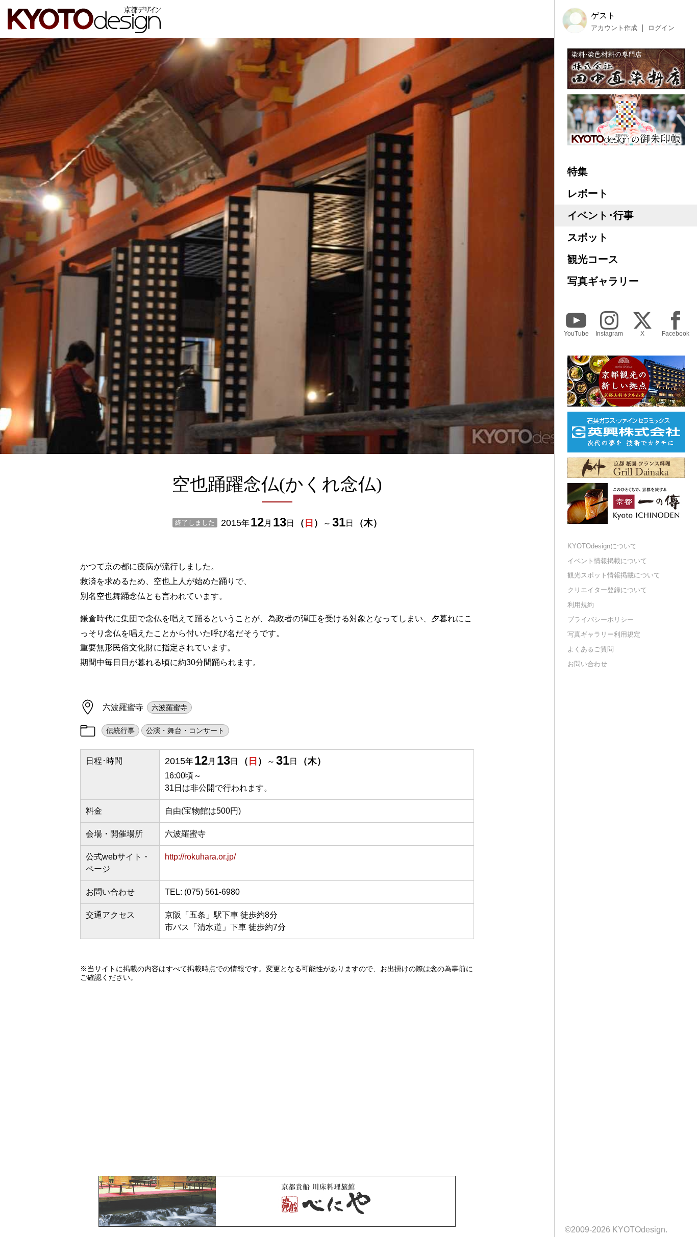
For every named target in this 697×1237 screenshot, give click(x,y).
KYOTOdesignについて (602, 546)
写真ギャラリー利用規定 (603, 634)
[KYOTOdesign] (84, 28)
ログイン (661, 28)
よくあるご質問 (590, 649)
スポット (587, 237)
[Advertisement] (277, 1078)
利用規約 (580, 605)
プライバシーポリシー (600, 619)
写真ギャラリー (603, 281)
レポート (587, 193)
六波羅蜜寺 (169, 707)
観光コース (592, 259)
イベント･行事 (600, 215)
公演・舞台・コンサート (185, 730)
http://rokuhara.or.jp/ (200, 856)
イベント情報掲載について (607, 561)
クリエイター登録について (607, 590)
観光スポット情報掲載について (613, 575)
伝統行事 (120, 730)
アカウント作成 (614, 28)
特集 (577, 171)
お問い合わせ (587, 664)
